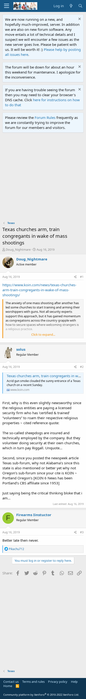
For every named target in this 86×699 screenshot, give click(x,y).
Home (7, 686)
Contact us (11, 681)
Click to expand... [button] (43, 334)
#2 (82, 367)
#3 (82, 532)
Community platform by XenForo (41, 694)
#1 (82, 277)
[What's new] (70, 5)
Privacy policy (57, 681)
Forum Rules (45, 117)
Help (74, 681)
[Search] (80, 5)
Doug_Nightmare (18, 249)
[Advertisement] (43, 178)
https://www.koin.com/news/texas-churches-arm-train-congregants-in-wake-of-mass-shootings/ (39, 289)
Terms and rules (33, 681)
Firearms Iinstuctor (33, 514)
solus (20, 349)
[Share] (75, 277)
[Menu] (6, 6)
